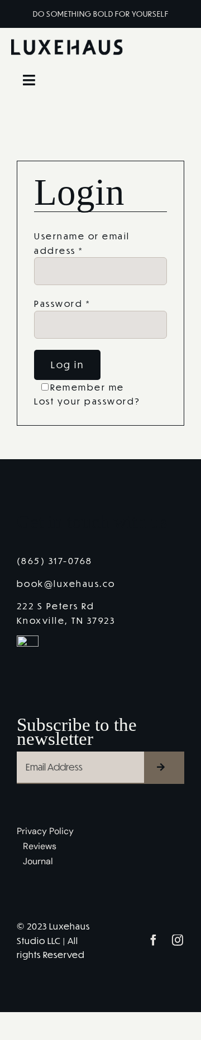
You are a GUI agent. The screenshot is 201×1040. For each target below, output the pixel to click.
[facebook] (154, 940)
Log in (67, 364)
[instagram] (178, 940)
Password (62, 303)
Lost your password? (87, 401)
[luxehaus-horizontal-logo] (67, 43)
